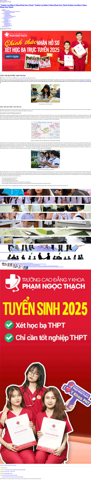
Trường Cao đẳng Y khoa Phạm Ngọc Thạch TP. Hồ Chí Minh (12, 476)
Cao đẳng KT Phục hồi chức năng (10, 16)
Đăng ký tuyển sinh (5, 26)
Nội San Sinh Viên (5, 21)
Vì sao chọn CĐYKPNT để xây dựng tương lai (12, 11)
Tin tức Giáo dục (7, 22)
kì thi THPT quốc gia (83, 81)
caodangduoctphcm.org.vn (8, 473)
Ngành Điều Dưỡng (7, 20)
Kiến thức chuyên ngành (6, 18)
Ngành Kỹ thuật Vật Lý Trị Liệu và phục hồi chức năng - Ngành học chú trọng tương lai (41, 265)
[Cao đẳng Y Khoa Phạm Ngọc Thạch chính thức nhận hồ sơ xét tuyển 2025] (46, 51)
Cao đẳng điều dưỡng (7, 15)
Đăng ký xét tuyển (3, 0)
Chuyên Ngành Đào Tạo (6, 13)
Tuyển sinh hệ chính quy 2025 (9, 12)
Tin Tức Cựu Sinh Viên (8, 25)
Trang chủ (3, 9)
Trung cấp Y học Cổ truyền (8, 17)
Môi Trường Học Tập (7, 23)
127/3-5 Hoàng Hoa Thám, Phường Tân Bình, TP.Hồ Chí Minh (14, 469)
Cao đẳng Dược (7, 14)
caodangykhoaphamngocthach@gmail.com (10, 475)
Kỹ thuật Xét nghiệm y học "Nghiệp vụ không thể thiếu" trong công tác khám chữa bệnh (46, 266)
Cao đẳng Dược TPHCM (16, 185)
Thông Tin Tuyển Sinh (6, 10)
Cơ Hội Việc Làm (7, 24)
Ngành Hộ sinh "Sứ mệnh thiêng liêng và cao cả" (29, 264)
